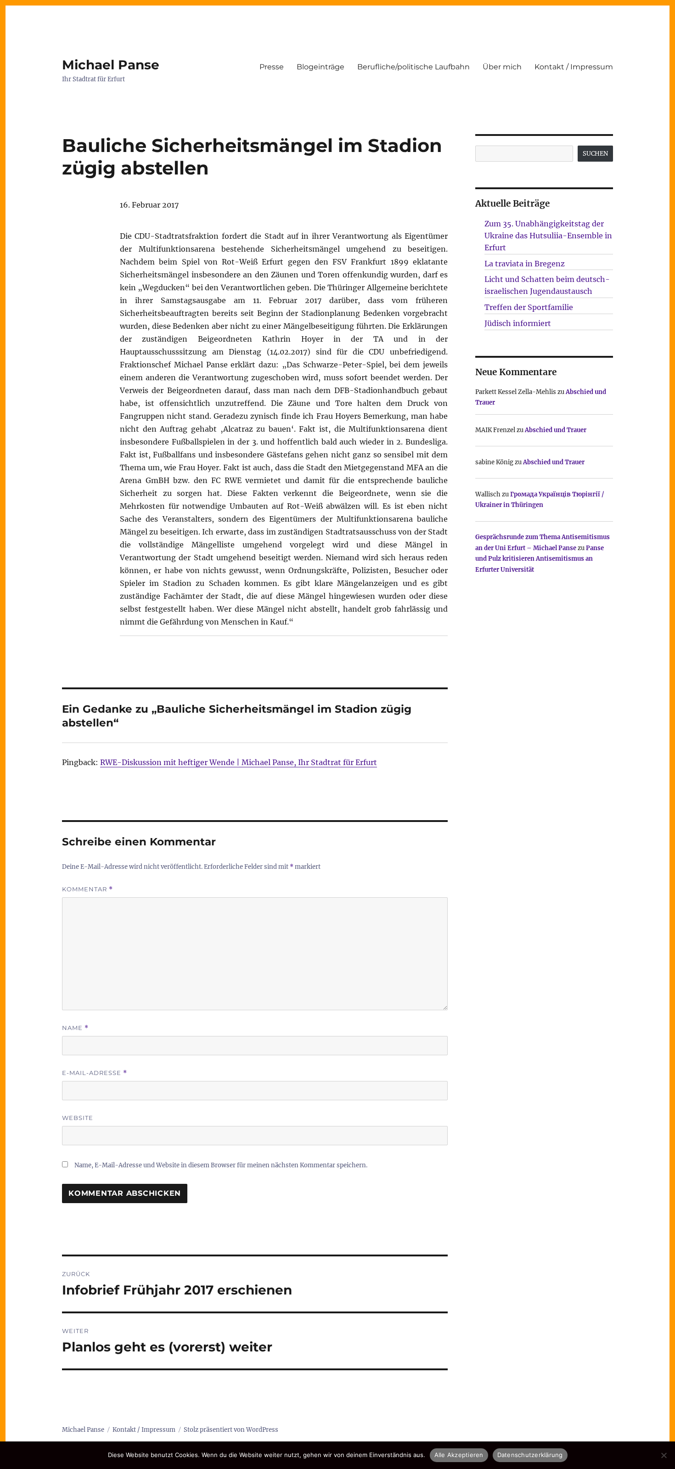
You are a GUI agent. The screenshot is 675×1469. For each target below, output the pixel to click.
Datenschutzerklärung (530, 1454)
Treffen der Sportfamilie (528, 307)
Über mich (502, 66)
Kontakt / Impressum (573, 66)
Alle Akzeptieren (459, 1454)
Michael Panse (110, 65)
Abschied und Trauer (555, 430)
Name (75, 1028)
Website (77, 1117)
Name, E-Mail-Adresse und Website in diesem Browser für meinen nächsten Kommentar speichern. (220, 1165)
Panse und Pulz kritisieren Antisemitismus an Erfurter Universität (539, 559)
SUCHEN (595, 154)
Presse (271, 66)
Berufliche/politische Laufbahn (413, 66)
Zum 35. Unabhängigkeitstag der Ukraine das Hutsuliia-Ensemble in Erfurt (548, 235)
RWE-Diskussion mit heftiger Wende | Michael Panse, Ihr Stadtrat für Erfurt (238, 762)
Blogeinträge (320, 66)
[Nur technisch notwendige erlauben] (663, 1455)
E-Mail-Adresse (94, 1073)
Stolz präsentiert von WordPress (231, 1430)
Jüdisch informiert (517, 323)
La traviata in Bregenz (524, 263)
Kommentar (87, 889)
